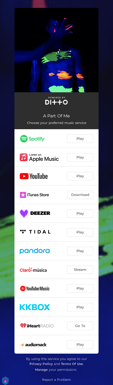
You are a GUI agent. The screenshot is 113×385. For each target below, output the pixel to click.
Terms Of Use (72, 364)
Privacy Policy (41, 364)
